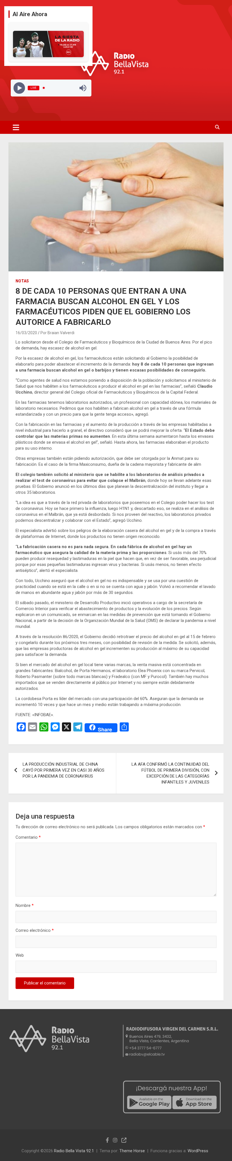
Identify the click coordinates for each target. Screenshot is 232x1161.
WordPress (198, 1150)
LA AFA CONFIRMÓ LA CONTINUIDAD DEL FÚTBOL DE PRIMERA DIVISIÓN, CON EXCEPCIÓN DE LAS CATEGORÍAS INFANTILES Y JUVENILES (170, 773)
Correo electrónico (35, 930)
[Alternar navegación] (15, 127)
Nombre (25, 905)
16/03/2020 (26, 333)
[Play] (19, 88)
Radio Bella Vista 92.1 (74, 1150)
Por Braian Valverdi (57, 333)
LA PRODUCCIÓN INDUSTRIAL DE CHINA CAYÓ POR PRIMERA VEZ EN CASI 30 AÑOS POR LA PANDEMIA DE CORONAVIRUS (63, 770)
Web (20, 955)
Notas (22, 281)
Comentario (28, 837)
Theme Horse (132, 1150)
